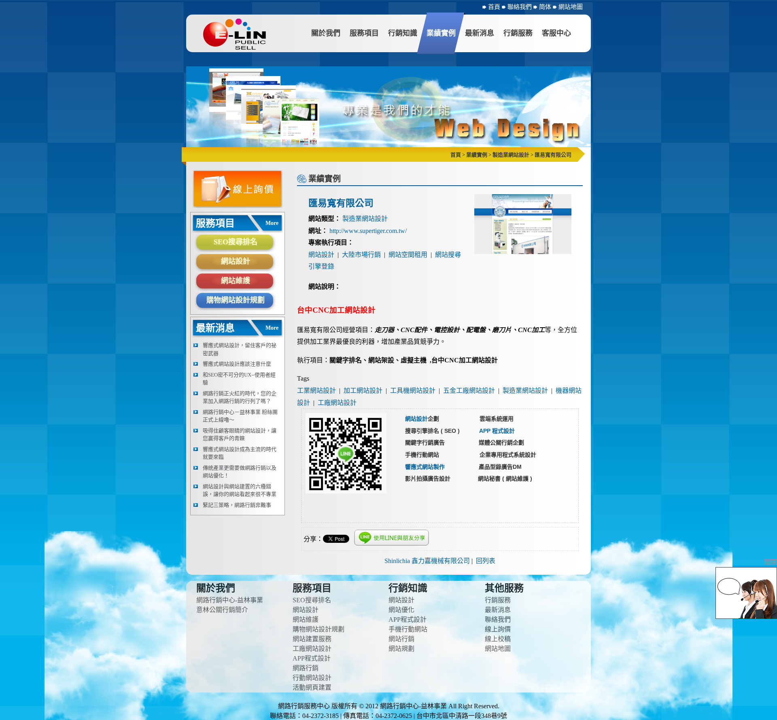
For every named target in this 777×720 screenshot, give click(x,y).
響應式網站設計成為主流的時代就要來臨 (239, 453)
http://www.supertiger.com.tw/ (368, 230)
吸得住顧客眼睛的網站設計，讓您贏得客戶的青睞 (239, 435)
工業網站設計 (316, 390)
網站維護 (235, 281)
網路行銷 (305, 668)
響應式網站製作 (425, 467)
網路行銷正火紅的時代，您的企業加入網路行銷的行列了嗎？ (239, 397)
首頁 (494, 7)
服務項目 (364, 33)
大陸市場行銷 (361, 254)
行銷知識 (402, 33)
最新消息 (479, 33)
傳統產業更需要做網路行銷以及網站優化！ (239, 472)
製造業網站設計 (365, 218)
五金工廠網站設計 (469, 390)
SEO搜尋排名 (235, 242)
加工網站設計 (363, 390)
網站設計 (235, 261)
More (271, 223)
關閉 (770, 562)
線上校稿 (498, 638)
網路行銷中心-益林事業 (229, 600)
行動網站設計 (312, 677)
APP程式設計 (312, 658)
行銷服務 (518, 33)
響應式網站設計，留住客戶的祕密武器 (239, 349)
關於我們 (325, 33)
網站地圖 (570, 7)
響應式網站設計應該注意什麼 (237, 364)
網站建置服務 (312, 638)
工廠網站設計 (337, 402)
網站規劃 (401, 648)
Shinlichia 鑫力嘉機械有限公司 (427, 560)
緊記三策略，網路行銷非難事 (237, 505)
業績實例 (441, 33)
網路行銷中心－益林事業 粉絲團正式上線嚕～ (240, 416)
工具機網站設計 (412, 390)
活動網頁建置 (312, 687)
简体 (546, 7)
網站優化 (401, 609)
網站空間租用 (407, 254)
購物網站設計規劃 (235, 300)
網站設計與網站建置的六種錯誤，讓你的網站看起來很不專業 (239, 490)
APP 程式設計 (497, 431)
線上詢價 (498, 629)
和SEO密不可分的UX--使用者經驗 (239, 379)
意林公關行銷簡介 (222, 609)
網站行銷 (401, 638)
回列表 (485, 560)
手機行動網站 (407, 629)
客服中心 (556, 33)
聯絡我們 (520, 7)
